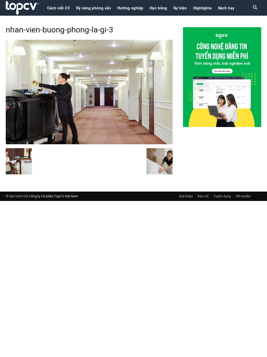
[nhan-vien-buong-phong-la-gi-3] (89, 142)
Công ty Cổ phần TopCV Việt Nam (53, 196)
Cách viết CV (58, 7)
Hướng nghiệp (130, 7)
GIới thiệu (186, 196)
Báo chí (203, 196)
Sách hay (226, 7)
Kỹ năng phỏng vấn (93, 7)
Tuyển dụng (222, 196)
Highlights (202, 7)
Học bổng (158, 7)
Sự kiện (180, 7)
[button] (255, 8)
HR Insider (243, 196)
